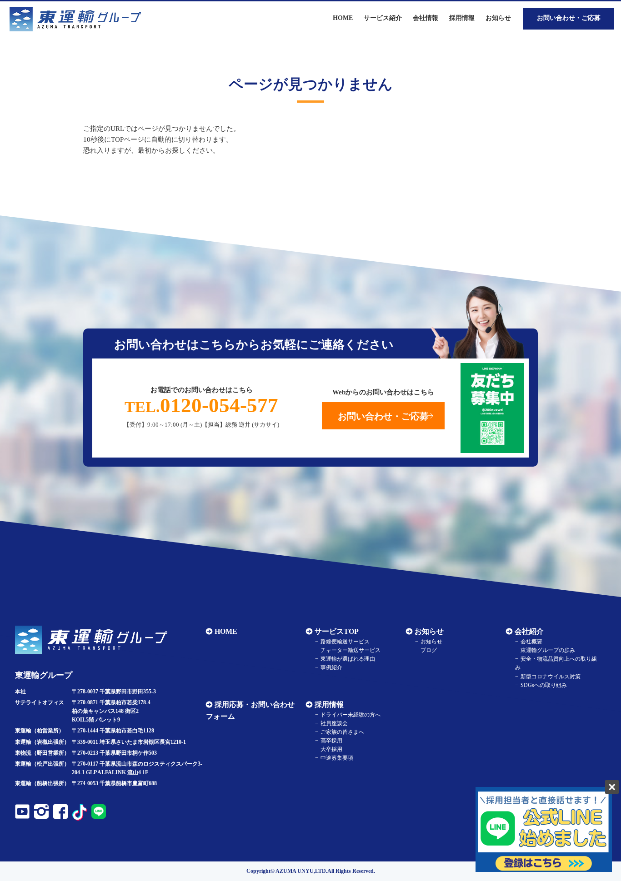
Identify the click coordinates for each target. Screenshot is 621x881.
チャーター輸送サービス (351, 650)
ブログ (429, 650)
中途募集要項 (337, 758)
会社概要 (531, 641)
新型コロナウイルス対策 (551, 676)
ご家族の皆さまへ (342, 732)
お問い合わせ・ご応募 (569, 18)
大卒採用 (331, 749)
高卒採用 (331, 740)
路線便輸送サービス (345, 641)
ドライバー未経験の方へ (351, 715)
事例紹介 (331, 667)
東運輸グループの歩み (548, 650)
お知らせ (498, 18)
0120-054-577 (201, 405)
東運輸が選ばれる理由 (348, 659)
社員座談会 (334, 723)
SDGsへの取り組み (544, 685)
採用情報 (329, 704)
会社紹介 (529, 631)
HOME (226, 631)
